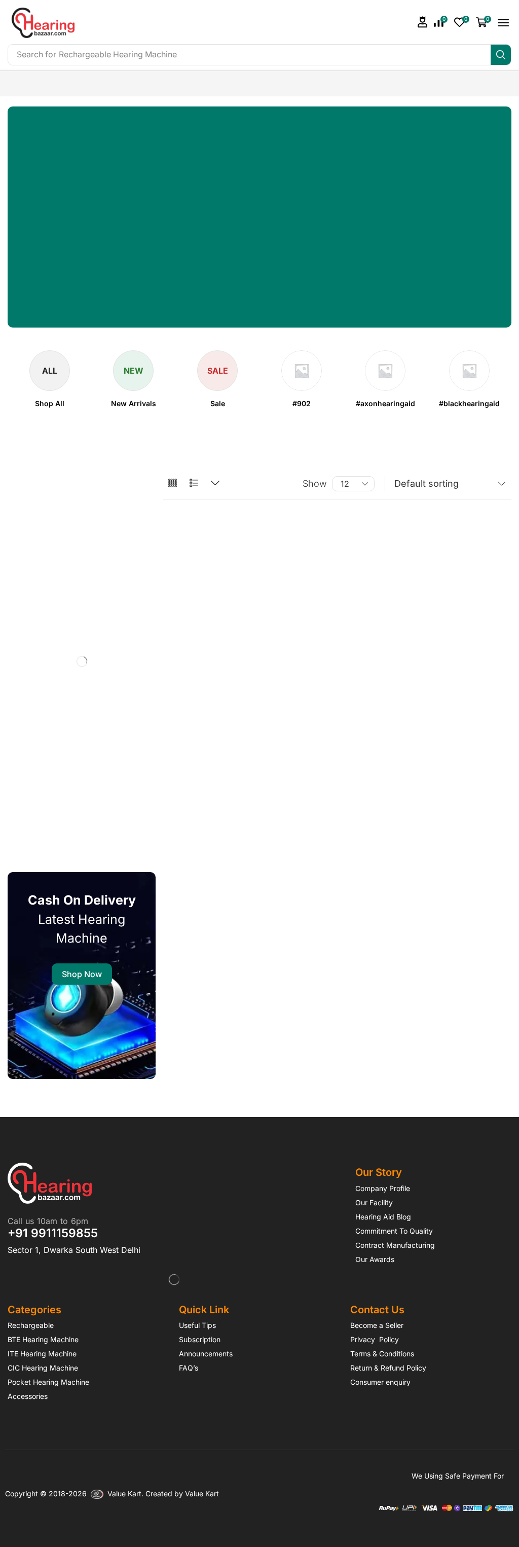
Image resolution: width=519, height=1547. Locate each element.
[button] (422, 22)
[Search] (501, 55)
